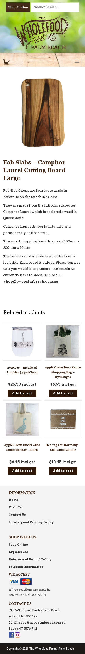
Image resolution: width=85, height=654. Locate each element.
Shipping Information (26, 566)
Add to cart (22, 393)
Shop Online (18, 7)
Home (14, 500)
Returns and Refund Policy (30, 559)
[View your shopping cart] (6, 62)
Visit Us (15, 507)
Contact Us (17, 514)
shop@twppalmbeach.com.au (31, 281)
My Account (18, 552)
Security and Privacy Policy (31, 522)
